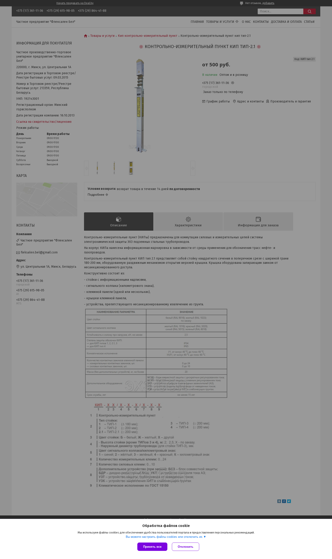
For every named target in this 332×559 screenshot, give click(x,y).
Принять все (152, 546)
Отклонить (185, 546)
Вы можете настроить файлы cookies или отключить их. (164, 536)
